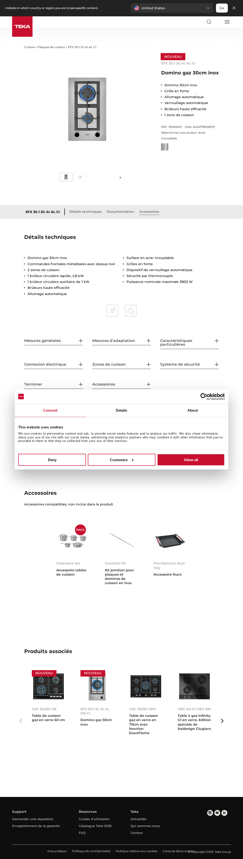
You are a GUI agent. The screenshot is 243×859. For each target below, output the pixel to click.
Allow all (191, 460)
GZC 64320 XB (44, 709)
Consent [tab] (50, 410)
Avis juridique (56, 851)
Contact (137, 833)
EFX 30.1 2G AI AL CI (43, 212)
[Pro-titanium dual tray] (170, 540)
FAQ (82, 833)
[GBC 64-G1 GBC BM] (194, 686)
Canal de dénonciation (179, 851)
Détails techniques (85, 211)
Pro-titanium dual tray (169, 565)
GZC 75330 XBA (142, 709)
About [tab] (192, 410)
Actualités (138, 819)
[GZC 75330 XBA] (146, 686)
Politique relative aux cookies (136, 851)
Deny (52, 460)
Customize (119, 460)
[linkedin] (224, 813)
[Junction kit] (122, 540)
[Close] (234, 8)
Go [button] (222, 8)
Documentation (120, 211)
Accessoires (149, 211)
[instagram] (210, 813)
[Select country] (218, 22)
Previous (20, 720)
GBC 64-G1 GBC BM (194, 709)
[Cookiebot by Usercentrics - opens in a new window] (204, 396)
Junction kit (115, 563)
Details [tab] (121, 410)
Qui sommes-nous (145, 826)
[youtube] (217, 813)
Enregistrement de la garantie (36, 826)
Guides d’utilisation (94, 819)
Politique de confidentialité (91, 851)
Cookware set (68, 563)
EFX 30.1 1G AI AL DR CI (94, 711)
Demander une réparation (32, 819)
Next (120, 177)
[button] (172, 8)
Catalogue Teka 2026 (95, 826)
